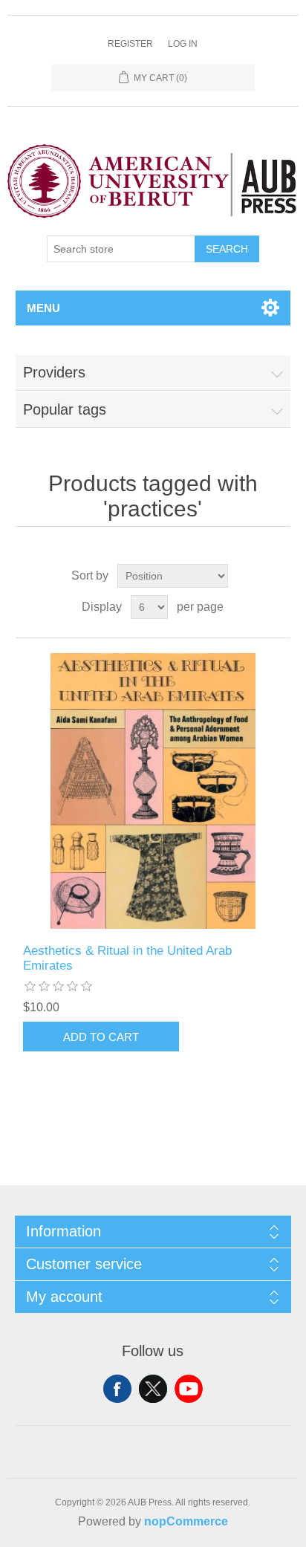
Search (227, 249)
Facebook (117, 1389)
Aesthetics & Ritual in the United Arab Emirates (127, 958)
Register (130, 44)
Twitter (153, 1389)
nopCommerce (186, 1521)
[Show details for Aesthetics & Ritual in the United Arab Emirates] (153, 791)
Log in (183, 44)
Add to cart (101, 1037)
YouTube (189, 1389)
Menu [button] (43, 308)
